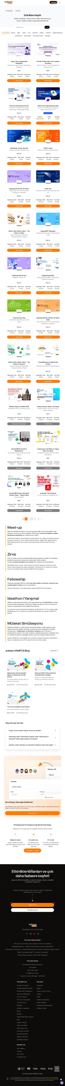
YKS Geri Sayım (21, 1002)
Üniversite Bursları (22, 1034)
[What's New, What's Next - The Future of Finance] (19, 350)
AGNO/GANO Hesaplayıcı (24, 991)
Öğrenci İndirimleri (22, 1037)
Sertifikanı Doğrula (22, 1039)
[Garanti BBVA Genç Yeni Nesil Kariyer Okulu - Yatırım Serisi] (19, 481)
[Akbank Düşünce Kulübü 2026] (19, 394)
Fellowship (35, 32)
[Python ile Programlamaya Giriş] (48, 93)
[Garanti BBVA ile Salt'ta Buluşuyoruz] (19, 436)
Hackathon (48, 32)
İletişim (39, 988)
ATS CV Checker (22, 997)
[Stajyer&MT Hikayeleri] (48, 219)
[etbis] (56, 1068)
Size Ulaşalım (21, 1048)
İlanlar (19, 1011)
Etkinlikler (20, 1005)
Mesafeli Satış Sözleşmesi (44, 1005)
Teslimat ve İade (41, 1008)
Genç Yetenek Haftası (38, 35)
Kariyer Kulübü (27, 35)
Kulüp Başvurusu (22, 1028)
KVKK (38, 997)
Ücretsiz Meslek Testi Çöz (24, 988)
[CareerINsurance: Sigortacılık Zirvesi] (48, 350)
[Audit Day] (48, 176)
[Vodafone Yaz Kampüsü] (48, 481)
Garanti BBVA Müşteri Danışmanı (32, 964)
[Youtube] (34, 933)
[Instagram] (26, 933)
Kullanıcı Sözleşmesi (43, 999)
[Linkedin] (30, 933)
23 (35, 519)
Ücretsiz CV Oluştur (33, 850)
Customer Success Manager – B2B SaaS (32, 976)
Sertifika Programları (23, 1008)
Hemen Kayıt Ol (32, 813)
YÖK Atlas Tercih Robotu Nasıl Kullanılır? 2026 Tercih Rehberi (32, 943)
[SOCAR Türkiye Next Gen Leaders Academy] (48, 49)
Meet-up (13, 32)
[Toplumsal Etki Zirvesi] (19, 263)
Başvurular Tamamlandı (19, 424)
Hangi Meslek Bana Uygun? (25, 1017)
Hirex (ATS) (20, 1054)
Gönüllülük (47, 35)
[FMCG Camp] (48, 136)
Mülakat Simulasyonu (58, 32)
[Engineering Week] (48, 263)
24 (38, 519)
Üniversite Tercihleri (23, 1031)
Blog (18, 1019)
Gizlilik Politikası (41, 1002)
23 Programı (32, 967)
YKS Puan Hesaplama (23, 999)
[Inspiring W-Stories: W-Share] (19, 176)
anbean (39, 994)
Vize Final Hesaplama (23, 994)
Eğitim (18, 32)
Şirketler (19, 1014)
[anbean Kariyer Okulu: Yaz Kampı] (48, 394)
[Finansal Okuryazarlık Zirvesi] (19, 93)
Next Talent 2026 (32, 970)
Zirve (29, 32)
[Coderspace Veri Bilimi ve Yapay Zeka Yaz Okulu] (48, 436)
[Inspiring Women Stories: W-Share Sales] (48, 305)
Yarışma (24, 32)
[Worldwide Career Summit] (19, 136)
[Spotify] (38, 933)
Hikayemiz (40, 985)
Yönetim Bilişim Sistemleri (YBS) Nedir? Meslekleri (32, 955)
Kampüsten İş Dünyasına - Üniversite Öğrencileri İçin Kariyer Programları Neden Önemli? (32, 949)
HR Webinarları (21, 1057)
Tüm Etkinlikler (5, 32)
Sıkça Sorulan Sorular (43, 991)
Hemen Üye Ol (32, 905)
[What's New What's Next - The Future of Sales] (19, 219)
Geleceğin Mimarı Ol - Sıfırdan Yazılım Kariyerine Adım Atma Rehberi (32, 946)
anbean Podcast (22, 1022)
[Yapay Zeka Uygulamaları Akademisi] (19, 49)
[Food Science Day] (19, 305)
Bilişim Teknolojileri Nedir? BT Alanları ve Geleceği (32, 952)
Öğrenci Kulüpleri (22, 1025)
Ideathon (42, 32)
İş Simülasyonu (18, 35)
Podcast (19, 1051)
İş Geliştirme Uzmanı (32, 973)
